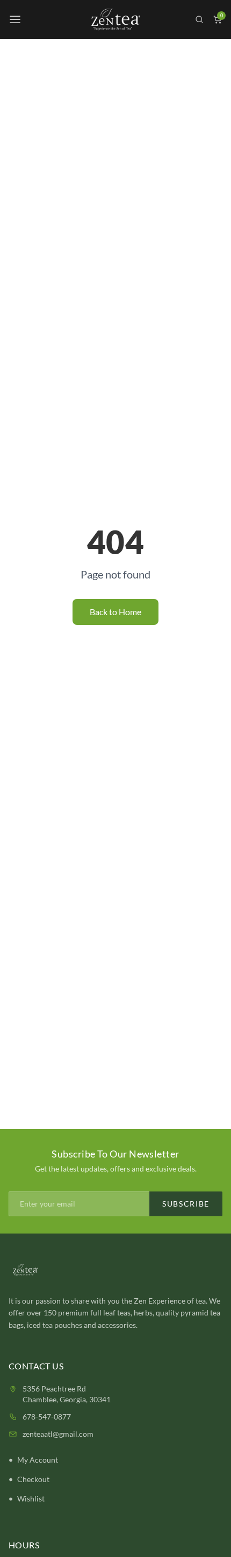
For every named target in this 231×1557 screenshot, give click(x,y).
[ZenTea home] (115, 20)
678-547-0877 (47, 1416)
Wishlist (31, 1498)
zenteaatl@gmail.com (58, 1433)
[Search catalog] (199, 19)
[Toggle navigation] (15, 19)
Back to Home (115, 612)
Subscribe (186, 1203)
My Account (37, 1459)
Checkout (33, 1479)
